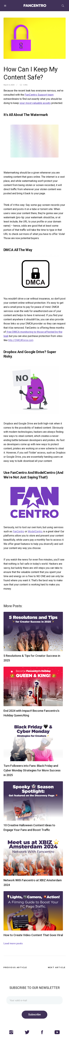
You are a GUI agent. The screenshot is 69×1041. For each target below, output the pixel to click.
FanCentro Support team (39, 94)
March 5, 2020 (9, 85)
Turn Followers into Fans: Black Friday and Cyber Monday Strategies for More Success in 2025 (32, 770)
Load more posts (13, 943)
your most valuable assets (35, 103)
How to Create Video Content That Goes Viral (33, 935)
